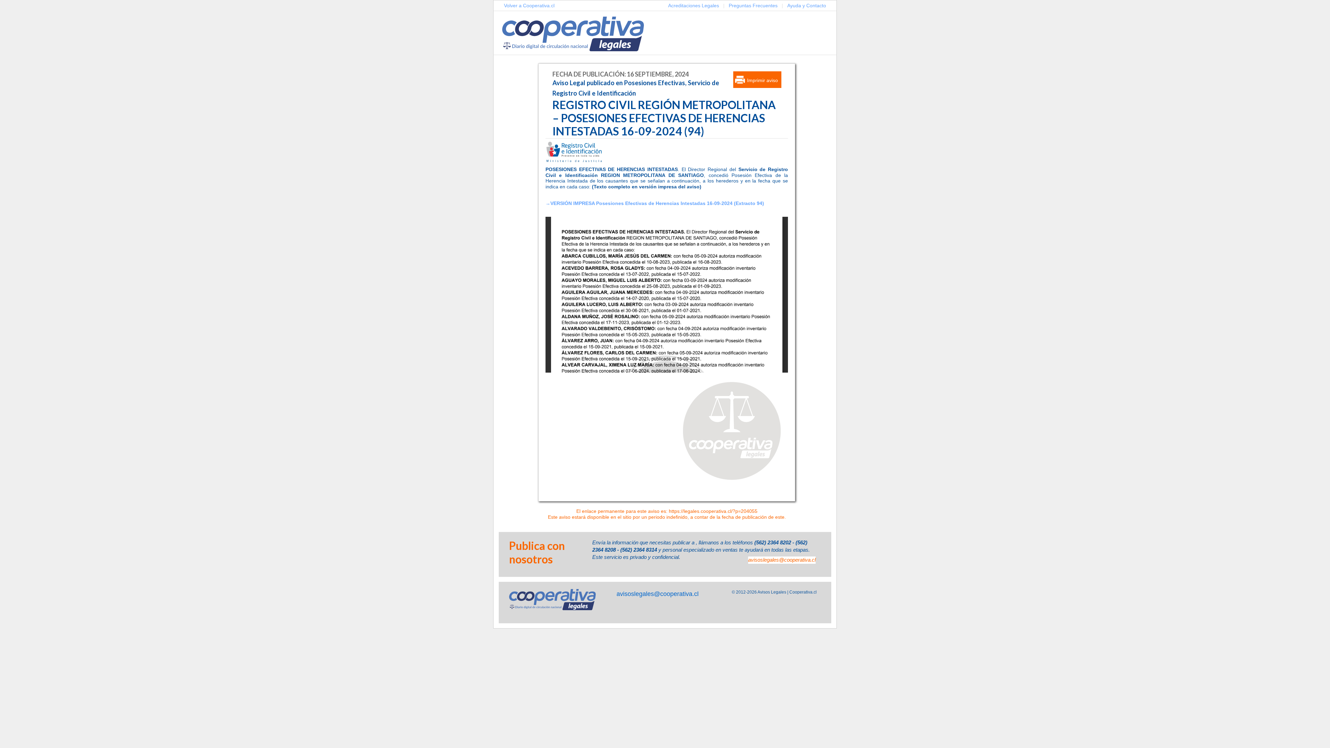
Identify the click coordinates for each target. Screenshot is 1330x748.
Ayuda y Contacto (806, 5)
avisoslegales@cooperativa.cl (782, 560)
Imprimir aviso (762, 80)
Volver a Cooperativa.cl (529, 5)
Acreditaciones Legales (693, 5)
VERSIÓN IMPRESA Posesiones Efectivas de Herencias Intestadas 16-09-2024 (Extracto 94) (657, 203)
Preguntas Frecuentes (753, 5)
